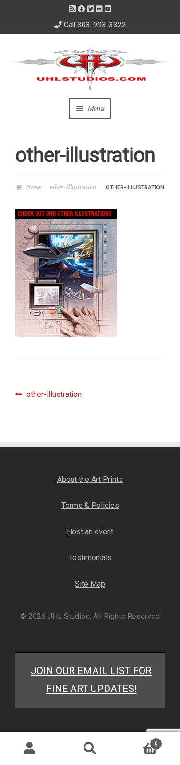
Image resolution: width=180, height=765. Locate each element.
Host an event (90, 531)
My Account (30, 748)
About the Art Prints (90, 479)
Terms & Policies (90, 505)
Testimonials (90, 557)
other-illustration (73, 187)
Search (90, 748)
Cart (139, 740)
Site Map (90, 584)
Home (33, 187)
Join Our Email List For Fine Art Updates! (91, 679)
